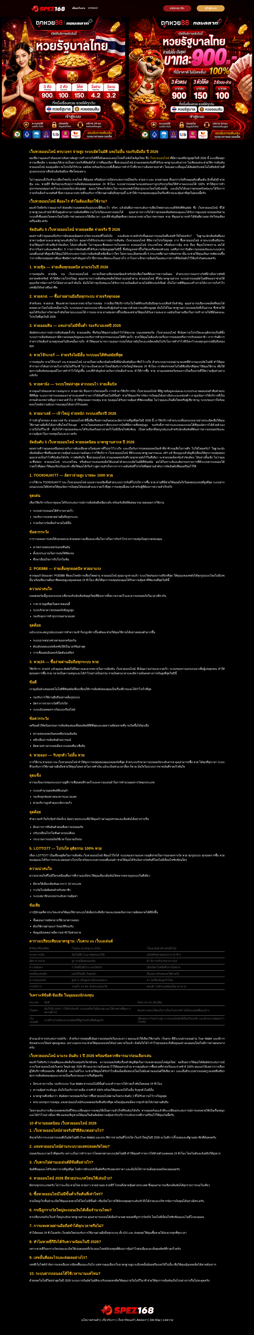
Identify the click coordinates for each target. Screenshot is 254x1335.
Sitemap (93, 8)
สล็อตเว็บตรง (78, 8)
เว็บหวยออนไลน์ (159, 158)
